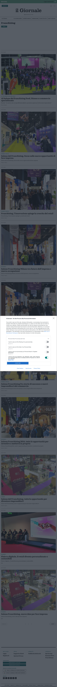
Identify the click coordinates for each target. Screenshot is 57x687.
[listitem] (28, 338)
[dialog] (28, 343)
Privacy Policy (37, 368)
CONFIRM (18, 363)
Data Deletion (20, 368)
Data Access (28, 368)
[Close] (54, 318)
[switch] (47, 342)
